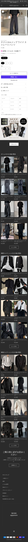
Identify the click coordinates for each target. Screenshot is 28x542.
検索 (3, 481)
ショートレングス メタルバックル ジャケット (20, 296)
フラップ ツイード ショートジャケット (20, 340)
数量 (2, 66)
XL (10, 63)
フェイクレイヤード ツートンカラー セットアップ (20, 197)
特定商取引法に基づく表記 (8, 499)
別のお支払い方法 (14, 80)
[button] (1, 5)
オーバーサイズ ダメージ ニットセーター (20, 274)
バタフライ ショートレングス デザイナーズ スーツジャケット (7, 274)
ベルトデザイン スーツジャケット (7, 317)
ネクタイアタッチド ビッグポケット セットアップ (7, 197)
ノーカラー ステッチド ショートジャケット (7, 439)
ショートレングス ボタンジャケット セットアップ (20, 219)
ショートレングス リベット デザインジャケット (7, 296)
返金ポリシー (5, 487)
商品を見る (14, 144)
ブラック (4, 58)
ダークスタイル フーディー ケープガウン (7, 417)
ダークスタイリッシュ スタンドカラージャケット (20, 373)
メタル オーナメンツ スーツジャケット (7, 340)
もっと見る (14, 247)
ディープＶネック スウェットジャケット (7, 373)
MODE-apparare (12, 539)
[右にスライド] (16, 38)
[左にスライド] (11, 38)
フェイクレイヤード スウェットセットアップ (7, 175)
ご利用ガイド (14, 465)
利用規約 (4, 493)
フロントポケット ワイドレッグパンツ (20, 175)
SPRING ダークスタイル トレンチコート (20, 395)
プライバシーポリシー (7, 490)
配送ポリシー (5, 496)
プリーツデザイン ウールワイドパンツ (7, 219)
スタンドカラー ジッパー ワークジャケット (20, 417)
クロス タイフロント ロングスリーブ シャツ (20, 318)
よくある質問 (5, 484)
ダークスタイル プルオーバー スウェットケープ (7, 395)
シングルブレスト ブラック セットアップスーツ (7, 241)
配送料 (4, 53)
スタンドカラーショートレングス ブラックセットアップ (20, 241)
